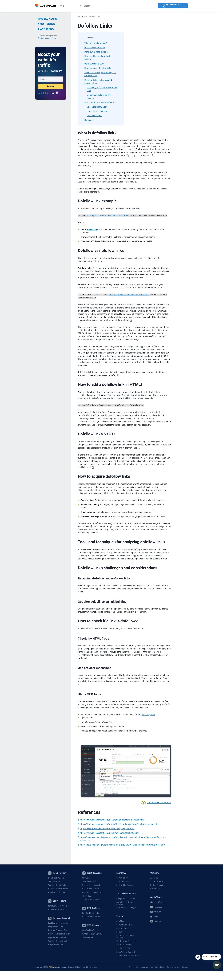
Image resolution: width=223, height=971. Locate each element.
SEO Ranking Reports (90, 930)
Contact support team (47, 38)
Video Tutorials (46, 23)
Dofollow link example (94, 47)
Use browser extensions (97, 111)
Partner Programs (157, 885)
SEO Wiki (119, 932)
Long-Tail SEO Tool (55, 927)
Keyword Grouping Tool (57, 930)
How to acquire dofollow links (97, 68)
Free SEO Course (47, 18)
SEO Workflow (46, 28)
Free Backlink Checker (91, 913)
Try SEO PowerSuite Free (171, 5)
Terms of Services (173, 967)
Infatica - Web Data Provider (127, 955)
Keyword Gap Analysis (57, 937)
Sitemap (185, 967)
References (89, 120)
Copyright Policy (147, 967)
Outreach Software (55, 909)
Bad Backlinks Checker (91, 917)
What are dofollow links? (95, 43)
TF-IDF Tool (86, 896)
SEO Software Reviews (125, 925)
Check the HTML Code (97, 107)
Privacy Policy (134, 967)
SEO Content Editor (90, 881)
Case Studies (121, 928)
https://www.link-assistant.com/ (109, 215)
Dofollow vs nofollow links (96, 52)
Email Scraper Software (57, 906)
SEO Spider (86, 878)
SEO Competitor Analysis (126, 908)
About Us (154, 878)
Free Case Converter (124, 945)
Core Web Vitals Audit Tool (92, 892)
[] (153, 155)
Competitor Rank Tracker (58, 889)
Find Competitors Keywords (59, 923)
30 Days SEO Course (124, 885)
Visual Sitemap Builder (91, 900)
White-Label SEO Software (92, 934)
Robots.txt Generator (90, 889)
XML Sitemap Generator (92, 885)
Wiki (62, 6)
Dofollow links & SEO (94, 64)
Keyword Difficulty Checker (59, 934)
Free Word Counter (123, 948)
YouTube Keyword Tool (57, 941)
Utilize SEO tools (94, 115)
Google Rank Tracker (56, 892)
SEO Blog (120, 921)
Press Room (155, 889)
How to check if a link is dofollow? (100, 102)
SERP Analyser (54, 881)
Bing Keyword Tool (55, 945)
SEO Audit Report (89, 937)
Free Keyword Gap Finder (126, 941)
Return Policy (160, 967)
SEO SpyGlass (148, 714)
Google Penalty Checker (125, 899)
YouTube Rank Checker (57, 885)
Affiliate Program (157, 881)
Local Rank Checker (56, 878)
